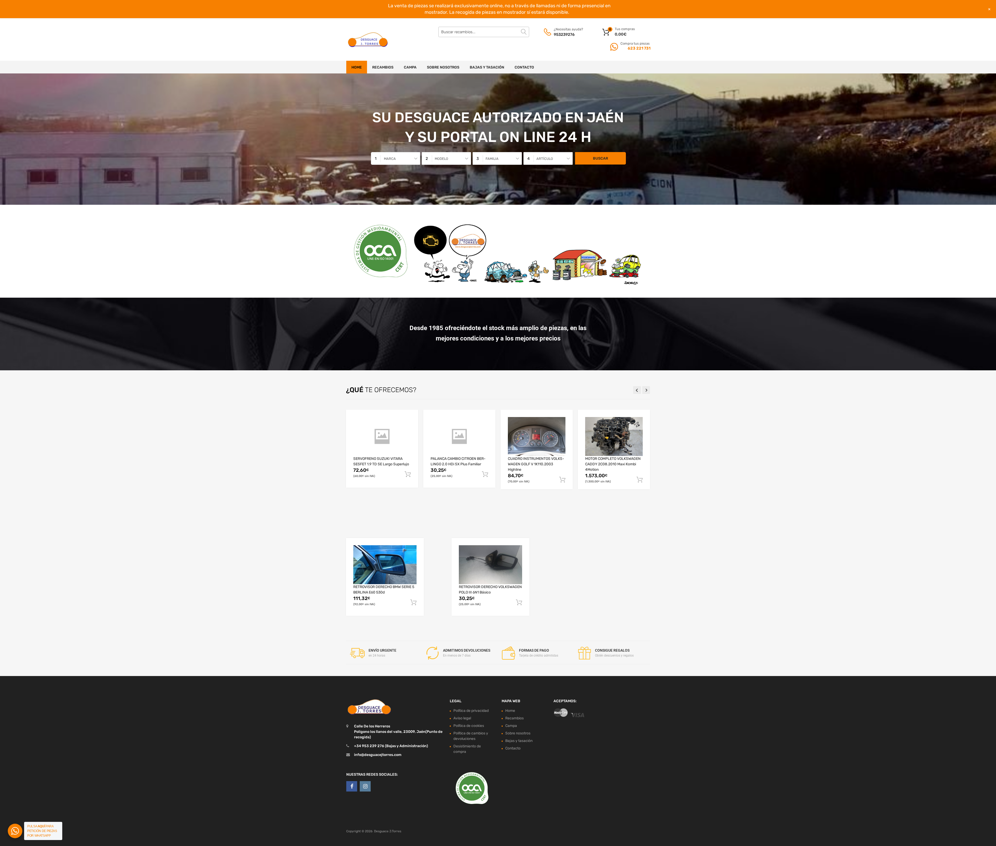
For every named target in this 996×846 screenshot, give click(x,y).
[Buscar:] (483, 32)
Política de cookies (468, 726)
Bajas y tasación (487, 67)
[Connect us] (351, 786)
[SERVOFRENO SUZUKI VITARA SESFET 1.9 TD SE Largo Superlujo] (382, 436)
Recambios (382, 67)
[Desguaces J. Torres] (368, 39)
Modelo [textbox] (441, 159)
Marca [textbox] (390, 159)
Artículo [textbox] (544, 159)
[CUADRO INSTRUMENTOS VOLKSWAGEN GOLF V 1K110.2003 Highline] (536, 436)
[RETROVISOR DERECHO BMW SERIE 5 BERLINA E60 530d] (385, 564)
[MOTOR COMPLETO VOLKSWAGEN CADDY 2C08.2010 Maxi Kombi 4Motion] (614, 436)
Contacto (524, 67)
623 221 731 (639, 48)
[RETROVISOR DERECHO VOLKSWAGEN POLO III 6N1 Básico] (490, 564)
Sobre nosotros (443, 67)
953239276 (564, 34)
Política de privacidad (471, 710)
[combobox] (395, 158)
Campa (410, 67)
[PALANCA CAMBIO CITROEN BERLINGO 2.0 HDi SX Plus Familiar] (459, 436)
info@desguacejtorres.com (378, 755)
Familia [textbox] (492, 159)
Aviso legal (462, 718)
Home (356, 67)
